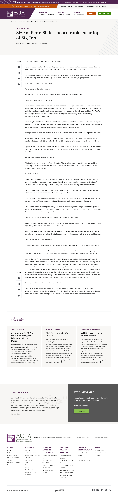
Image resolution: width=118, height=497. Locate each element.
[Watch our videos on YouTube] (106, 490)
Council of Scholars (13, 457)
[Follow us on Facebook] (93, 490)
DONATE (91, 13)
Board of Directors (12, 455)
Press (104, 6)
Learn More (102, 2)
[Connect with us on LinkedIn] (97, 490)
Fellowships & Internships (14, 462)
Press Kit (98, 455)
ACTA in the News (86, 329)
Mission (9, 450)
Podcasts (28, 465)
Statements (28, 460)
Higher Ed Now (39, 6)
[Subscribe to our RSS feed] (110, 490)
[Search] (110, 6)
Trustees (63, 6)
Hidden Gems (47, 468)
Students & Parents (93, 6)
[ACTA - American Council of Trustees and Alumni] (18, 13)
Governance (20, 329)
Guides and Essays (30, 453)
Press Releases (99, 450)
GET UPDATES (104, 13)
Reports (27, 450)
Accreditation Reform (84, 460)
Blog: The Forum (29, 470)
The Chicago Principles (67, 470)
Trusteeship (21, 21)
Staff (8, 453)
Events (9, 465)
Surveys (27, 457)
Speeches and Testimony (32, 455)
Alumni (70, 6)
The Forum (49, 329)
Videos (13, 329)
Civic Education (47, 460)
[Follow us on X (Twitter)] (102, 490)
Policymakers (79, 6)
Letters (27, 462)
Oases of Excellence (49, 465)
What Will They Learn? (49, 463)
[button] (46, 13)
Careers (9, 460)
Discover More (15, 414)
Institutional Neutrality (66, 472)
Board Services (82, 458)
